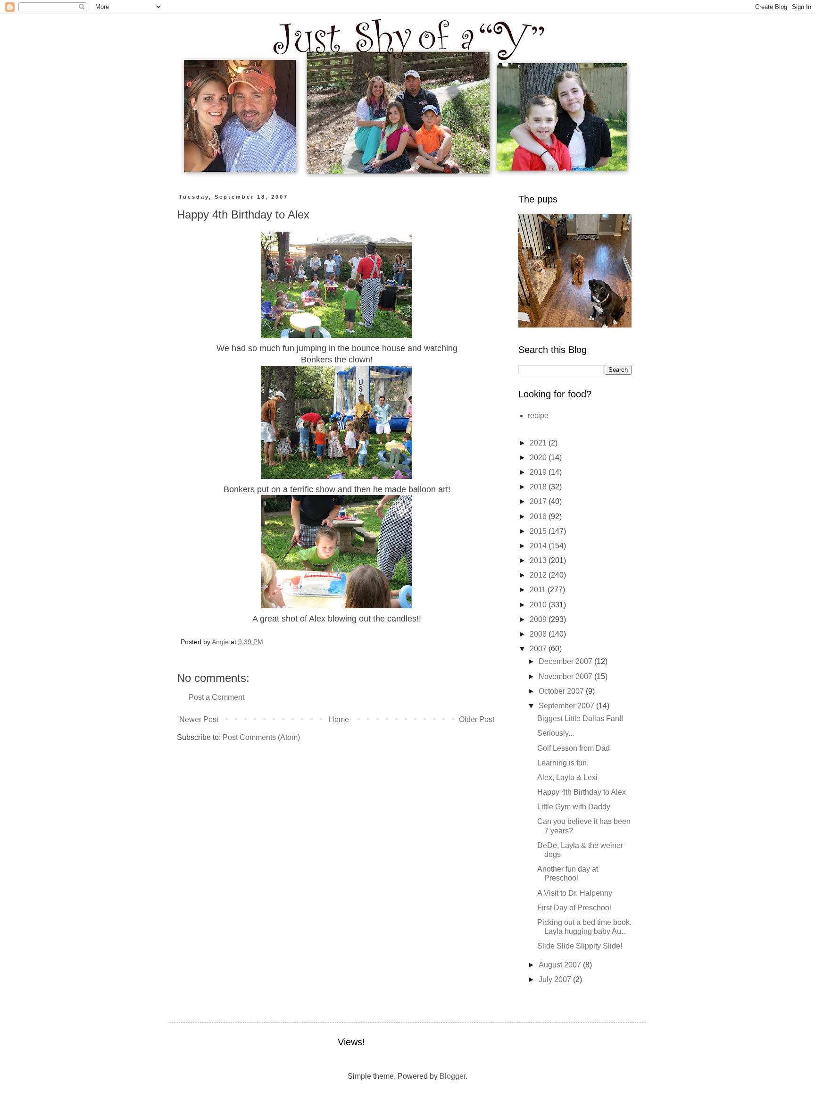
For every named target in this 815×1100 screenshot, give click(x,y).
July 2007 (556, 979)
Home (339, 719)
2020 (539, 457)
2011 (539, 590)
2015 (539, 531)
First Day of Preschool (574, 908)
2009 (539, 619)
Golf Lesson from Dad (573, 748)
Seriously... (555, 733)
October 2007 (562, 691)
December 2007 (566, 661)
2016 (539, 516)
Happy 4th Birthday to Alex (581, 792)
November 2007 (566, 676)
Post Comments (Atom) (261, 737)
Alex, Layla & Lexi (567, 777)
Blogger (453, 1076)
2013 (539, 560)
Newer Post (198, 719)
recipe (538, 415)
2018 (539, 487)
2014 (539, 546)
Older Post (476, 719)
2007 (539, 649)
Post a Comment (216, 697)
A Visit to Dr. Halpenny (574, 893)
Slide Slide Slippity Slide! (579, 946)
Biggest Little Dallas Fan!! (580, 718)
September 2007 (567, 706)
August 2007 (561, 965)
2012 (539, 575)
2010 (539, 605)
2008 (539, 634)
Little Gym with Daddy (573, 807)
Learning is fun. (563, 763)
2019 (539, 472)
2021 (539, 443)
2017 (539, 501)
